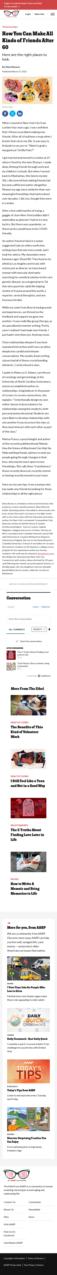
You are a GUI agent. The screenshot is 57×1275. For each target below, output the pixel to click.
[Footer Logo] (28, 1176)
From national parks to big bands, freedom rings (24, 1148)
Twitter (12, 114)
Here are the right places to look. (24, 56)
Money (10, 1134)
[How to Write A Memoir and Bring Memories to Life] (28, 862)
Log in (36, 606)
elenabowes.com (46, 553)
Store (31, 1216)
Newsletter (34, 1209)
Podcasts (12, 1086)
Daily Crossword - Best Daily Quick (27, 1039)
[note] (27, 107)
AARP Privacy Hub (12, 1265)
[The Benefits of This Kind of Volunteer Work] (28, 705)
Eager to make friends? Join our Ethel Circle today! (23, 5)
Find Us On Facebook (9, 1233)
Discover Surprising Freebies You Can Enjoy (26, 1139)
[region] (28, 640)
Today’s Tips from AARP (21, 1090)
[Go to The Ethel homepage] (4, 14)
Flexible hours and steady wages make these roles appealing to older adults (27, 998)
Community (35, 1202)
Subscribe (39, 14)
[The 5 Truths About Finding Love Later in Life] (28, 808)
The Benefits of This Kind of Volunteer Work (27, 732)
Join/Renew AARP (13, 1242)
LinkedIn (20, 114)
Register (45, 606)
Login (28, 14)
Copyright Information (14, 1258)
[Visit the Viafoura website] (44, 676)
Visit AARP (9, 1224)
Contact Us (10, 1202)
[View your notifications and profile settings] (49, 629)
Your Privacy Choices (34, 1265)
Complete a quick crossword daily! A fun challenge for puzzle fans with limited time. (28, 1047)
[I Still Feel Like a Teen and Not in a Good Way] (28, 759)
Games (10, 1035)
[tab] (17, 629)
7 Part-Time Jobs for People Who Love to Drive (26, 989)
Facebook (5, 114)
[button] (53, 14)
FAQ (6, 1216)
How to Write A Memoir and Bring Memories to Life (25, 889)
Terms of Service (35, 1258)
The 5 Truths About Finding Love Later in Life (27, 835)
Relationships (10, 26)
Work (10, 983)
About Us (9, 1209)
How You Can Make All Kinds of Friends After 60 (28, 40)
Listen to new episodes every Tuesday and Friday (26, 1097)
